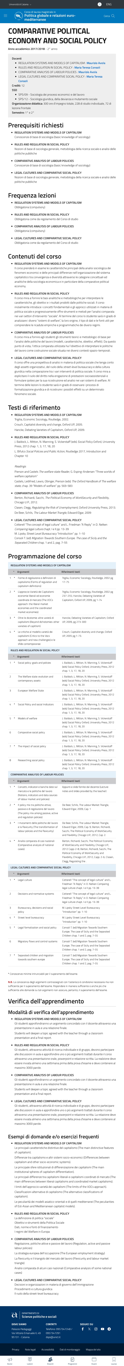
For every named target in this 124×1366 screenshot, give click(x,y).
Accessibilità (47, 1349)
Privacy (15, 1349)
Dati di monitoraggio (70, 1349)
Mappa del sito (93, 1349)
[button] (30, 4)
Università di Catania (18, 4)
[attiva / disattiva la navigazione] (5, 16)
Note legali (30, 1349)
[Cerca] (113, 16)
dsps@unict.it (53, 1337)
